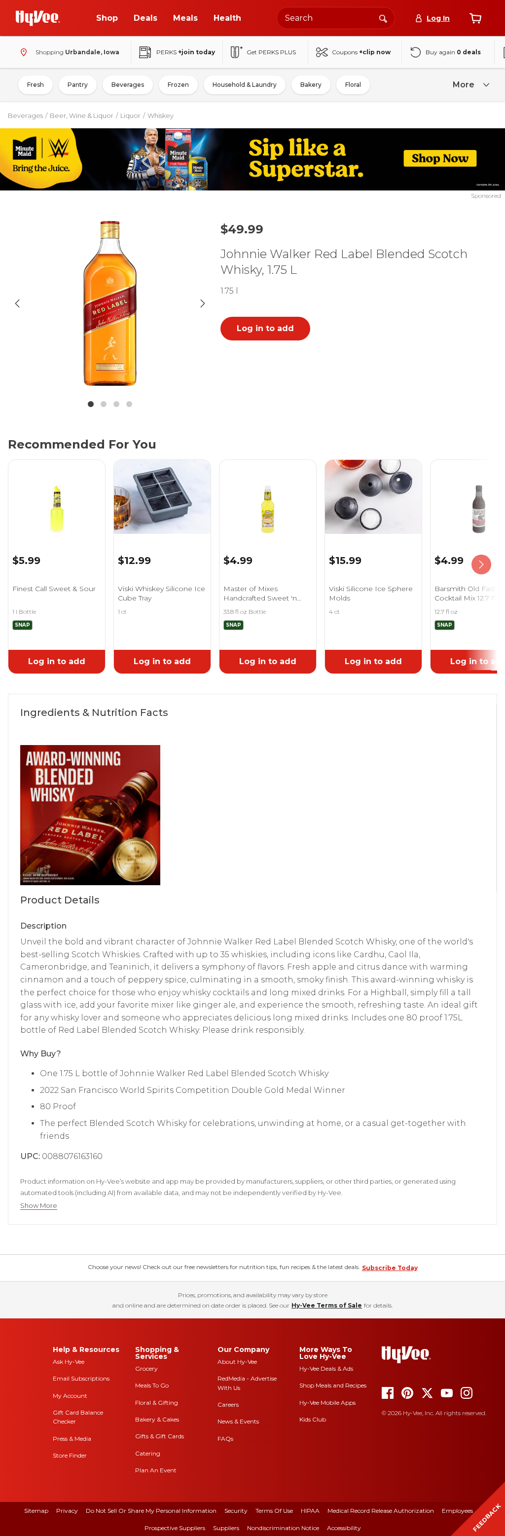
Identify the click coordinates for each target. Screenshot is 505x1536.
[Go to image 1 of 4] (90, 404)
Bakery (311, 84)
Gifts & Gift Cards (159, 1436)
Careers (228, 1404)
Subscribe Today (390, 1268)
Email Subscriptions (81, 1378)
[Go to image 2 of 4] (103, 404)
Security (236, 1510)
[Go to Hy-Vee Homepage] (38, 18)
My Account (70, 1395)
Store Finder (70, 1455)
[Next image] (203, 303)
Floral (353, 84)
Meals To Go (152, 1385)
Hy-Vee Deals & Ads (326, 1368)
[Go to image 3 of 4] (116, 404)
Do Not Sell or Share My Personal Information (151, 1510)
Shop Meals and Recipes (332, 1385)
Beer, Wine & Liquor (81, 115)
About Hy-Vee (237, 1361)
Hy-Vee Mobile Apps (327, 1402)
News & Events (238, 1421)
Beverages (127, 84)
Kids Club (312, 1419)
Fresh (35, 84)
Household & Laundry (245, 84)
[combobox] (336, 18)
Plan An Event (156, 1470)
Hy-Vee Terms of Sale (326, 1305)
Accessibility (344, 1528)
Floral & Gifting (156, 1402)
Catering (147, 1453)
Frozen (178, 84)
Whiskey (160, 115)
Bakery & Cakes (157, 1419)
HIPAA (310, 1510)
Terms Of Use (274, 1510)
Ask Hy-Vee (68, 1361)
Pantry (78, 84)
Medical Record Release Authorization (380, 1510)
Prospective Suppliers (174, 1528)
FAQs (225, 1438)
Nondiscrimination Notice (283, 1528)
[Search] (383, 17)
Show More (38, 1205)
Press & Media (72, 1438)
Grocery (146, 1368)
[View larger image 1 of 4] (110, 303)
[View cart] (475, 18)
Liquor (130, 115)
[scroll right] (481, 565)
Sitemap (36, 1510)
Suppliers (226, 1528)
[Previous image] (17, 303)
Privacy (67, 1510)
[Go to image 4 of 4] (129, 404)
